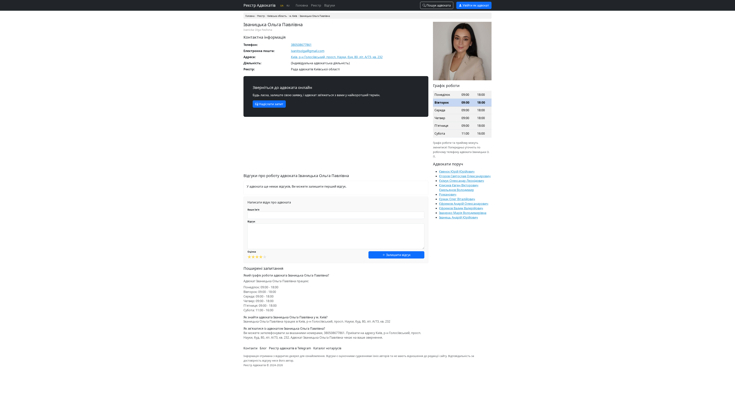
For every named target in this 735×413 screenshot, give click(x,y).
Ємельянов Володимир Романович (456, 192)
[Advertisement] (335, 146)
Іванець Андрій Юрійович (458, 217)
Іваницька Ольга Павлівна (315, 16)
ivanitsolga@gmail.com (307, 51)
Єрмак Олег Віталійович (457, 199)
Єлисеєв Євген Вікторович (458, 185)
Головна (302, 5)
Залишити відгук (398, 255)
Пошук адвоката (438, 5)
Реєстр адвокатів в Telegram (290, 348)
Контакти (250, 348)
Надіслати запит (270, 104)
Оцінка (251, 251)
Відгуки (329, 5)
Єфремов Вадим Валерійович (461, 208)
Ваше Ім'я (253, 209)
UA (281, 5)
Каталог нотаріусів (327, 348)
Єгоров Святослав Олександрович (465, 176)
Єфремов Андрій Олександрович (463, 204)
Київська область (277, 16)
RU (288, 5)
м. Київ (293, 16)
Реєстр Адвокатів (259, 5)
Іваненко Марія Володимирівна (462, 213)
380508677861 (301, 45)
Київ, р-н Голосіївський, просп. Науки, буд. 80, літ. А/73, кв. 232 (337, 57)
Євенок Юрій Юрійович (456, 171)
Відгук (251, 221)
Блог (263, 348)
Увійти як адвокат (475, 5)
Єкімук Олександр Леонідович (461, 181)
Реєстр (316, 5)
